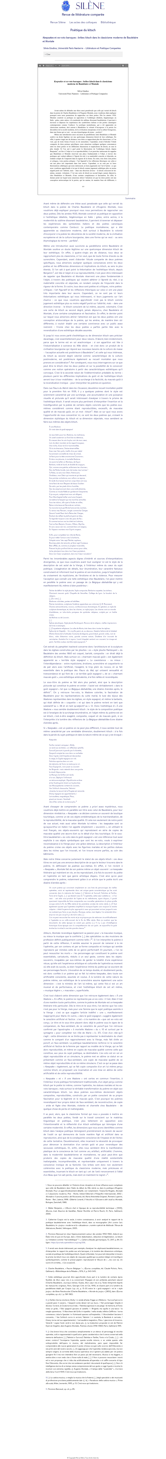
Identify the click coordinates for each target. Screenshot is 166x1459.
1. (46, 1185)
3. (46, 1219)
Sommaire (130, 198)
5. (46, 1248)
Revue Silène (58, 22)
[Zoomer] (59, 65)
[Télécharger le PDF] (123, 65)
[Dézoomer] (55, 65)
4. (46, 1234)
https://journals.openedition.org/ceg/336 (68, 1242)
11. (47, 1389)
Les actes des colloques (83, 22)
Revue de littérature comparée (83, 14)
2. (46, 1208)
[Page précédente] (40, 65)
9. (46, 1331)
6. (46, 1268)
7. (46, 1277)
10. (47, 1377)
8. (46, 1300)
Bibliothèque (108, 22)
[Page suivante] (43, 65)
